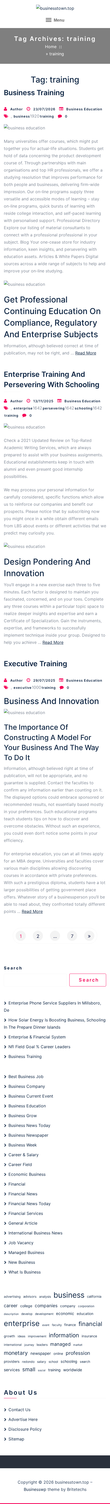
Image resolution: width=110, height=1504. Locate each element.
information (64, 1335)
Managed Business (26, 1252)
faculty (57, 1325)
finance (70, 1325)
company (67, 1306)
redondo (28, 1362)
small (28, 1369)
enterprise (23, 408)
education (85, 1314)
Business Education (84, 109)
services (12, 1369)
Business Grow (22, 1115)
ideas (21, 1336)
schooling (84, 408)
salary (41, 1362)
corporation (86, 1306)
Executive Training (35, 663)
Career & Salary (23, 1154)
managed (60, 1344)
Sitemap (16, 1438)
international (13, 1345)
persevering (54, 408)
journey (29, 1345)
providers (11, 1361)
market (77, 1345)
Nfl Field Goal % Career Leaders (39, 1046)
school (53, 1362)
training (47, 116)
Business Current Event (30, 1096)
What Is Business (24, 1272)
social (42, 1370)
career (11, 1305)
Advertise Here (23, 1419)
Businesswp (35, 1489)
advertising (12, 1296)
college (26, 1306)
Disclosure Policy (25, 1429)
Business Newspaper (28, 1135)
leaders (42, 1345)
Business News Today (29, 1125)
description (11, 1314)
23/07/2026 (44, 109)
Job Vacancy (21, 1242)
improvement (37, 1336)
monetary (16, 1353)
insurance (89, 1336)
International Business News (35, 1232)
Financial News (22, 1193)
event (45, 1325)
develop (26, 1314)
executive (23, 688)
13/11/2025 (43, 401)
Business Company (26, 1086)
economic (65, 1313)
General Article (22, 1223)
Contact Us (19, 1409)
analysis (45, 1296)
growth (9, 1336)
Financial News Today (29, 1203)
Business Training (34, 92)
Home (51, 46)
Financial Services (25, 1213)
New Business (21, 1262)
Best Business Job (25, 1076)
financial (90, 1324)
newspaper (40, 1353)
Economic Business (27, 1174)
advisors (30, 1296)
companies (46, 1305)
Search (13, 968)
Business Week (22, 1144)
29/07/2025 (44, 680)
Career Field (20, 1164)
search (85, 1362)
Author (16, 109)
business (22, 116)
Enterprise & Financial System (37, 1036)
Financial (16, 1184)
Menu (58, 20)
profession (78, 1353)
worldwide (72, 1369)
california (94, 1296)
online (58, 1353)
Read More (85, 352)
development (44, 1314)
